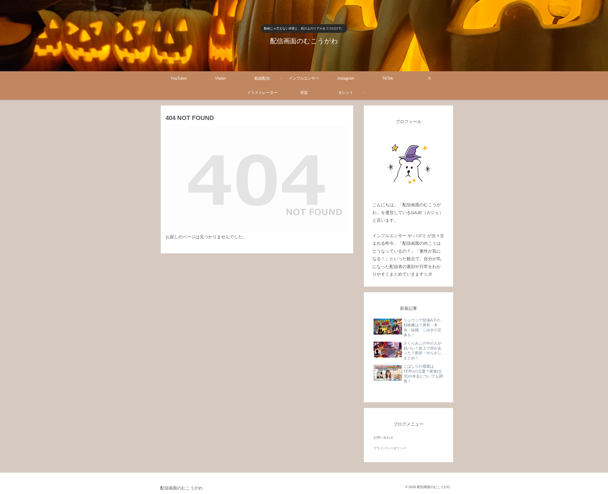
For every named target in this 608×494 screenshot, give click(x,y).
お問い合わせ (383, 437)
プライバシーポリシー (390, 448)
